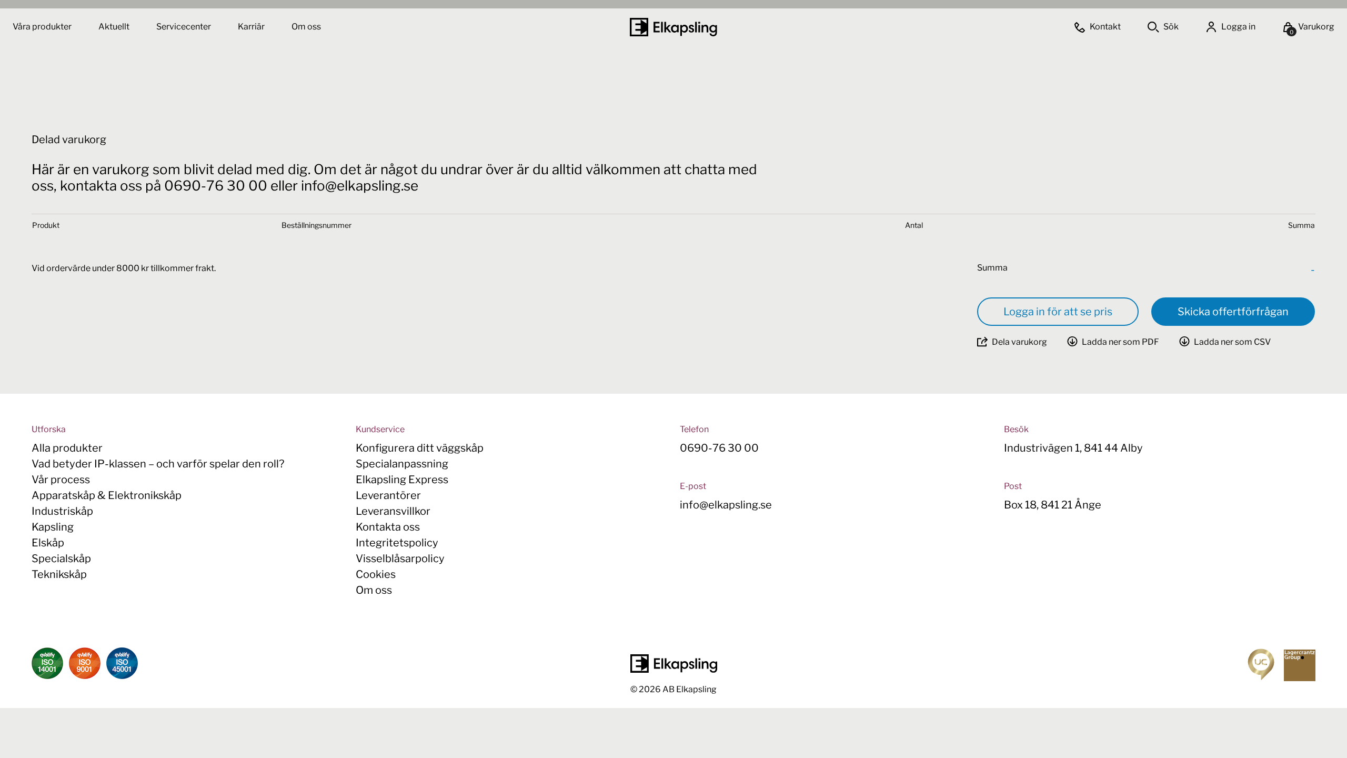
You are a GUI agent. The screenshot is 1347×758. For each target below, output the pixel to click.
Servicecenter (184, 27)
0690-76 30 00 (719, 448)
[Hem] (673, 27)
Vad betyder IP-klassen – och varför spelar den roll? (158, 463)
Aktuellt (114, 27)
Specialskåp (61, 558)
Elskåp (48, 542)
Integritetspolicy (397, 542)
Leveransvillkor (393, 511)
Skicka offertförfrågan (1233, 311)
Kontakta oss (388, 527)
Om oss (306, 27)
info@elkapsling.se (726, 504)
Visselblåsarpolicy (400, 558)
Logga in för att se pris (1057, 311)
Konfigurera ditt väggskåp (420, 448)
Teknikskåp (59, 574)
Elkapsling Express (402, 479)
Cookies (376, 574)
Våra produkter (42, 27)
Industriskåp (62, 511)
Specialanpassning (402, 463)
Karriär (252, 27)
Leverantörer (388, 495)
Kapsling (53, 527)
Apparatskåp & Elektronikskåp (107, 495)
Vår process (61, 479)
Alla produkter (67, 448)
